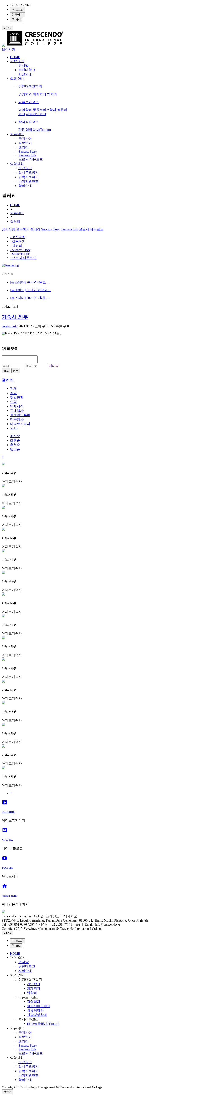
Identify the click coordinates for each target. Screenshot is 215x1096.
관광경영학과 (36, 114)
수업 (13, 402)
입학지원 (8, 49)
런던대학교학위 (30, 86)
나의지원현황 (28, 181)
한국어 (16, 14)
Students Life (27, 155)
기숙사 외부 (15, 317)
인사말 (23, 65)
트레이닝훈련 (20, 415)
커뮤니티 (17, 134)
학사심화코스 (28, 122)
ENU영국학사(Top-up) (34, 129)
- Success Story (20, 250)
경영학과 (25, 94)
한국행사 (17, 419)
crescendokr (10, 326)
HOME (15, 57)
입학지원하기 (28, 177)
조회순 (15, 440)
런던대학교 (26, 70)
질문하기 (25, 143)
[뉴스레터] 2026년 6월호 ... (29, 282)
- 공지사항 (17, 237)
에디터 (54, 366)
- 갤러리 (16, 246)
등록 (15, 370)
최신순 (15, 436)
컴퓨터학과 (35, 1010)
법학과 (52, 94)
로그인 (19, 9)
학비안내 (25, 185)
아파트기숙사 (20, 424)
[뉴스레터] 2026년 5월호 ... (29, 298)
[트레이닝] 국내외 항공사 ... (30, 290)
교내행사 (17, 410)
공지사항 (25, 138)
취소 (6, 370)
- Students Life (20, 254)
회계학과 (39, 94)
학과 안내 (17, 78)
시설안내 (25, 74)
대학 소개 (17, 61)
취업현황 (17, 397)
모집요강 (25, 168)
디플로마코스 (28, 102)
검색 (17, 19)
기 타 (14, 428)
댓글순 (15, 449)
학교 (13, 393)
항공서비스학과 (44, 109)
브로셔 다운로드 (30, 159)
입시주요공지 (28, 172)
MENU (7, 27)
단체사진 (17, 406)
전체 (13, 388)
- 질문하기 (17, 241)
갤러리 (23, 147)
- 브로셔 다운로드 (23, 258)
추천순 (15, 445)
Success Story (27, 151)
